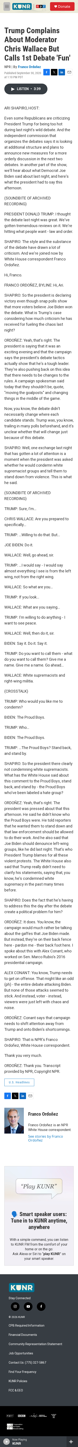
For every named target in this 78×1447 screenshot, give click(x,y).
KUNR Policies (18, 1381)
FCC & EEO (16, 1390)
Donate (64, 6)
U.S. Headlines (19, 1082)
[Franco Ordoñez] (14, 1121)
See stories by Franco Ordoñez (45, 1138)
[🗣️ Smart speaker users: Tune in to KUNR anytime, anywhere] (39, 1185)
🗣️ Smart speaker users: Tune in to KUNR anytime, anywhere (39, 1220)
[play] (6, 1441)
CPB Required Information (26, 1325)
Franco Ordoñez (29, 67)
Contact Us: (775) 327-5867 (27, 1362)
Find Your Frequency (22, 1372)
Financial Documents (23, 1334)
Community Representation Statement (35, 1344)
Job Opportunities (21, 1353)
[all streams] (72, 1441)
